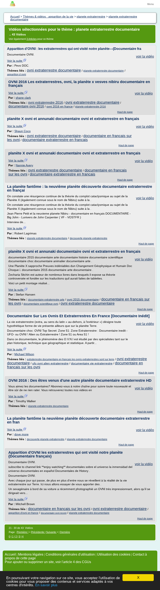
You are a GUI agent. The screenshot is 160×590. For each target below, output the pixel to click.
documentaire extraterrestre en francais (55, 140)
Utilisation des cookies (113, 554)
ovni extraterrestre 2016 (45, 102)
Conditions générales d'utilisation (70, 554)
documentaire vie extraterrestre (91, 363)
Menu (150, 4)
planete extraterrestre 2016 (90, 106)
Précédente (38, 532)
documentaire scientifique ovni (41, 303)
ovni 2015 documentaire (83, 299)
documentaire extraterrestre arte (46, 299)
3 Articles (31, 39)
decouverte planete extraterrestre (88, 238)
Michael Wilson (24, 354)
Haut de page (125, 112)
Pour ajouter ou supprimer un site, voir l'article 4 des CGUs (48, 562)
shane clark (23, 97)
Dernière (65, 532)
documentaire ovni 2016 (26, 106)
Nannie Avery (24, 165)
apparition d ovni (16, 74)
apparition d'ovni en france (23, 513)
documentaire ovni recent (53, 513)
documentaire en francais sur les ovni (59, 509)
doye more (21, 434)
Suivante (51, 532)
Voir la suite (15, 60)
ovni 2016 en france (59, 106)
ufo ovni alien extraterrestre (50, 363)
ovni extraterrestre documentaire (54, 70)
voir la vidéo (145, 56)
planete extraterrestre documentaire (103, 70)
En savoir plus (46, 585)
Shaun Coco (22, 131)
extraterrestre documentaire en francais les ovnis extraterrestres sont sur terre (70, 359)
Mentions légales (30, 554)
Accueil (10, 554)
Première (22, 532)
